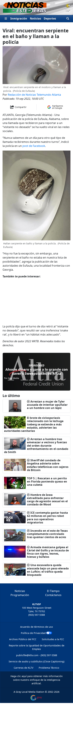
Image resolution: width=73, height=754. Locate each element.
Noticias (35, 18)
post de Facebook (33, 146)
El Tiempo (53, 591)
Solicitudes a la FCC (53, 639)
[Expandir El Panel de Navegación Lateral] (6, 18)
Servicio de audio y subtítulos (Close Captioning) (36, 661)
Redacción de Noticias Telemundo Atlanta (34, 95)
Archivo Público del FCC (22, 639)
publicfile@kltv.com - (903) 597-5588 (36, 655)
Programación (20, 595)
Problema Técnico (49, 667)
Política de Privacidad (33, 633)
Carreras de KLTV (23, 667)
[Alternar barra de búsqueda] (67, 18)
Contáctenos (53, 595)
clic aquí (22, 676)
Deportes (50, 18)
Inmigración (18, 18)
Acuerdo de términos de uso (36, 626)
